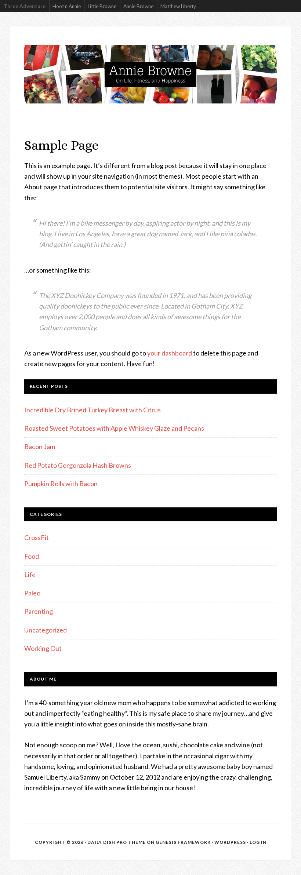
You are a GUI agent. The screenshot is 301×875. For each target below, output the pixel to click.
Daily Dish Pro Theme (116, 842)
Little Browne (102, 6)
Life (30, 574)
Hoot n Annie (66, 6)
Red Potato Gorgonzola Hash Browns (77, 465)
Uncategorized (45, 630)
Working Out (43, 648)
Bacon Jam (39, 446)
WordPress (230, 842)
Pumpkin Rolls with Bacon (61, 484)
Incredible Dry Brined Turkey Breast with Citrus (92, 410)
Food (31, 556)
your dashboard (169, 353)
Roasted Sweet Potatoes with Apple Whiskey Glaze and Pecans (114, 428)
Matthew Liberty (178, 6)
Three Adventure (25, 6)
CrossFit (36, 537)
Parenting (38, 611)
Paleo (32, 593)
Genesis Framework (183, 842)
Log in (258, 842)
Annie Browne (138, 6)
